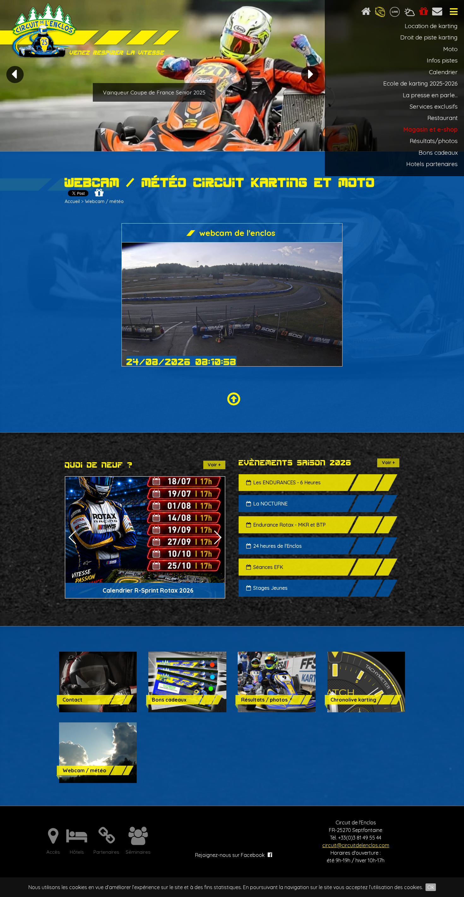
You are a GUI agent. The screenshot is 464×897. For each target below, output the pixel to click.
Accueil (72, 201)
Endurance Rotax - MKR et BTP (289, 525)
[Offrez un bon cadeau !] (423, 13)
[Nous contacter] (437, 13)
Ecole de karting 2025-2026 (420, 83)
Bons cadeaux (438, 152)
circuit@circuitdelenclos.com (355, 845)
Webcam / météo (104, 201)
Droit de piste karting (429, 37)
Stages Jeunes (270, 588)
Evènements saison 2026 (295, 463)
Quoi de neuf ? (99, 465)
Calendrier (443, 72)
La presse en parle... (430, 95)
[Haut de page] (232, 399)
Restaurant (442, 118)
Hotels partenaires (432, 164)
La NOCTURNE (270, 503)
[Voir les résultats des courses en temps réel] (395, 13)
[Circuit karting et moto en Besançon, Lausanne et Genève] (91, 31)
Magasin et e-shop (430, 129)
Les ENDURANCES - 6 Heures (287, 482)
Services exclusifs (434, 106)
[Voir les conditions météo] (409, 13)
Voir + (214, 465)
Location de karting (431, 26)
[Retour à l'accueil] (366, 13)
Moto (450, 49)
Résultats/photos (434, 141)
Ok (430, 887)
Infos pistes (442, 60)
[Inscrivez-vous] (380, 13)
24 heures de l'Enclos (277, 546)
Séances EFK (268, 567)
